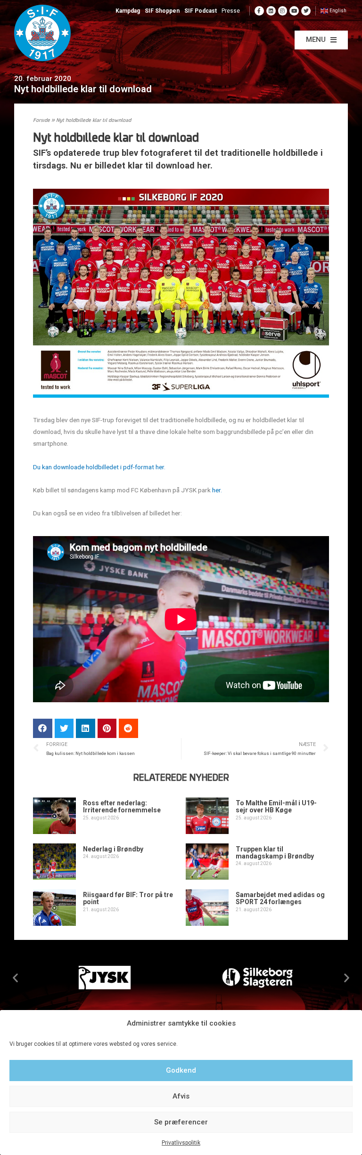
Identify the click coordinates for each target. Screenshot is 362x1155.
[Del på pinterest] (107, 728)
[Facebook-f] (259, 11)
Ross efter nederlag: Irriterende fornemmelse (122, 806)
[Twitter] (306, 11)
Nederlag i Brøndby (113, 849)
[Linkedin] (271, 11)
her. (217, 490)
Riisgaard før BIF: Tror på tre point (128, 898)
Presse (231, 11)
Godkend (181, 1070)
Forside (41, 120)
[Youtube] (294, 11)
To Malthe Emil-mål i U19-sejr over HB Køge (276, 806)
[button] (321, 40)
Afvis (181, 1096)
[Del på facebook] (42, 728)
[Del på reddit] (128, 728)
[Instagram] (283, 11)
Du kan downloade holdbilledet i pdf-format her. (99, 467)
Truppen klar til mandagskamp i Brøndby (275, 852)
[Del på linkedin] (85, 728)
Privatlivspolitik (181, 1142)
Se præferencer (181, 1122)
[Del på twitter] (64, 728)
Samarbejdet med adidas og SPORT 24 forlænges (280, 898)
